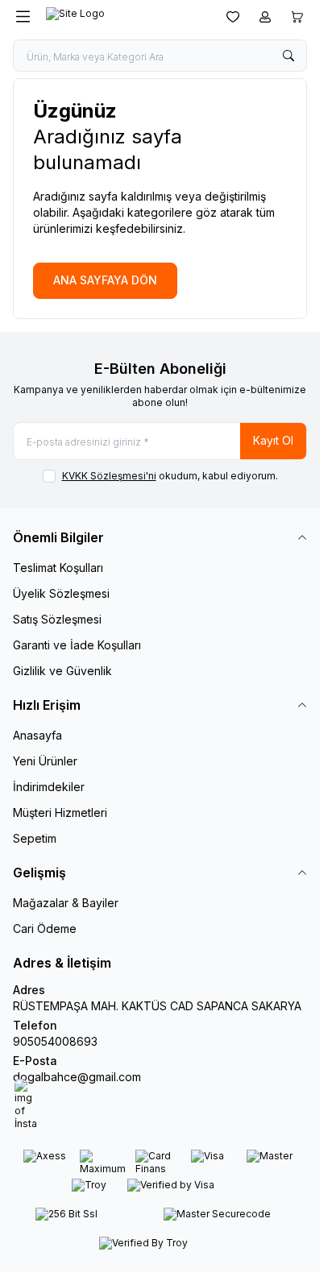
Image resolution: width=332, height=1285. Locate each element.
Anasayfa (37, 735)
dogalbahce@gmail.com (77, 1077)
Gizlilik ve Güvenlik (62, 671)
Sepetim (34, 838)
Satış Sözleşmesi (57, 619)
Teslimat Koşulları (58, 567)
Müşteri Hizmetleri (60, 812)
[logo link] (123, 17)
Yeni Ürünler (45, 761)
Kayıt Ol (273, 440)
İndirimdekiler (49, 787)
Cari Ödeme (45, 928)
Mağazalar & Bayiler (65, 903)
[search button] (288, 55)
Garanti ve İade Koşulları (77, 645)
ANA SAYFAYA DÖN (105, 280)
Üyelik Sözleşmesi (61, 593)
